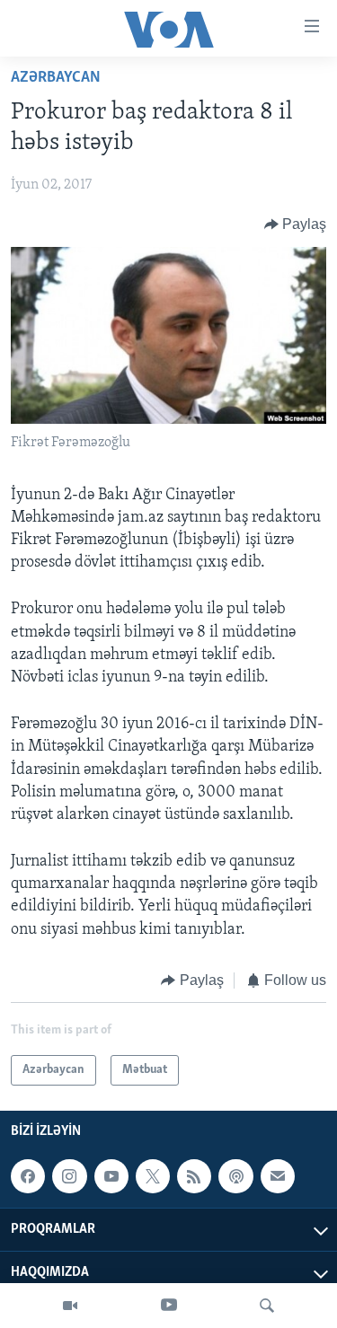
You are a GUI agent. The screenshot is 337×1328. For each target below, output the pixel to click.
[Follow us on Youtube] (111, 1176)
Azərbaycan (56, 78)
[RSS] (194, 1176)
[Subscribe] (278, 1176)
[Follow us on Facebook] (28, 1176)
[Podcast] (235, 1176)
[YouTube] (169, 1305)
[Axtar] (267, 1305)
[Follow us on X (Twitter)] (153, 1176)
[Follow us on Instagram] (69, 1176)
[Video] (70, 1305)
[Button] (295, 224)
